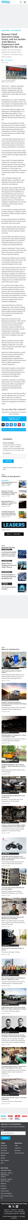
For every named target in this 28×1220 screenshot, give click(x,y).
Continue (8, 461)
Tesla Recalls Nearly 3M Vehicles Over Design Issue (13, 796)
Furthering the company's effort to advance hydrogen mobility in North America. (14, 708)
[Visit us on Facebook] (10, 1206)
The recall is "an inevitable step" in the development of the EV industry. (12, 800)
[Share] (7, 424)
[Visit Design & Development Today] (3, 1116)
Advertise (21, 1210)
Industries (6, 30)
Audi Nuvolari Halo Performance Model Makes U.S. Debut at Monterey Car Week (14, 1008)
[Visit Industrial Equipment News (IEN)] (17, 1116)
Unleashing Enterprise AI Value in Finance (9, 483)
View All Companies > (14, 534)
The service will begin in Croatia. (11, 952)
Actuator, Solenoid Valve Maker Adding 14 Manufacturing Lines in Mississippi (13, 825)
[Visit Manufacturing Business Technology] (17, 1118)
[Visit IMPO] (24, 1116)
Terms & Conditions (19, 1211)
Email (2, 1130)
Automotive (16, 30)
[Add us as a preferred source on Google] (23, 424)
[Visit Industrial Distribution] (3, 1118)
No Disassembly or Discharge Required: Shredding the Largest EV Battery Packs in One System (9, 576)
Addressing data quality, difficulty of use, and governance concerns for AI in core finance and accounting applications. (13, 676)
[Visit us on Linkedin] (17, 1206)
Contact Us (14, 1210)
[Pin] (19, 424)
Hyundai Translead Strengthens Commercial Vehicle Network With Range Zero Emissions (9, 492)
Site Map (22, 1213)
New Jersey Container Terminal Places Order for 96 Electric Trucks (13, 978)
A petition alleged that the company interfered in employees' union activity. (12, 892)
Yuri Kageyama (9, 60)
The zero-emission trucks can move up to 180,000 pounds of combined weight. (13, 982)
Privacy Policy (9, 1211)
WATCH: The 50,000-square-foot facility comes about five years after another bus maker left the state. (13, 922)
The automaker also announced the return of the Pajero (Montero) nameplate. (14, 739)
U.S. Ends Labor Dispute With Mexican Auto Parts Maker (13, 888)
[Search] (20, 2)
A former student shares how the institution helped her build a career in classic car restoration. (14, 1071)
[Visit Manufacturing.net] (10, 1118)
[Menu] (24, 2)
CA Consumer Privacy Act (12, 1213)
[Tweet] (15, 424)
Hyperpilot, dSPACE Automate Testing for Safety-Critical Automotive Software (14, 1035)
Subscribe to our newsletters (14, 418)
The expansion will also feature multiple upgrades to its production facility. (13, 829)
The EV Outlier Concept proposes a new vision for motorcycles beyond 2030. (13, 862)
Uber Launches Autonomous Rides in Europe (13, 949)
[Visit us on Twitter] (13, 1206)
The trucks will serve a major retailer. (12, 1101)
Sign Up (5, 1138)
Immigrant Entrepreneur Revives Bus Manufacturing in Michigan (13, 917)
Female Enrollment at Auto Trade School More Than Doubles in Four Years (14, 1067)
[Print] (3, 424)
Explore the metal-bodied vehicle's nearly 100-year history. (13, 770)
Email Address (7, 453)
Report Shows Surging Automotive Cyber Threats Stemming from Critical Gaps (9, 565)
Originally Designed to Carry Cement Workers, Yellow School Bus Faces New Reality (9, 513)
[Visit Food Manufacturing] (10, 1116)
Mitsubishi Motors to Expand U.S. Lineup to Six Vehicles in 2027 (9, 503)
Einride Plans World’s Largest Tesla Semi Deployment (14, 1098)
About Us (6, 1210)
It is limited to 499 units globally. (11, 1011)
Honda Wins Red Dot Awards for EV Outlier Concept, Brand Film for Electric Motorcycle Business (13, 858)
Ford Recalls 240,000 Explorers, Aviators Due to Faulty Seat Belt (9, 554)
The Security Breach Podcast (9, 588)
